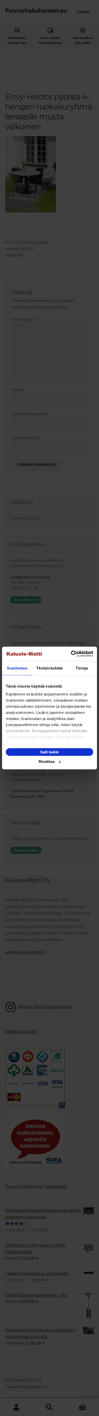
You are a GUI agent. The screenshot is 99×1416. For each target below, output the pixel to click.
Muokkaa (47, 761)
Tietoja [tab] (82, 668)
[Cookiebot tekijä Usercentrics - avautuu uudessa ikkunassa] (71, 654)
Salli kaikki (49, 752)
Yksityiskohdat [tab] (49, 668)
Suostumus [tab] (17, 668)
